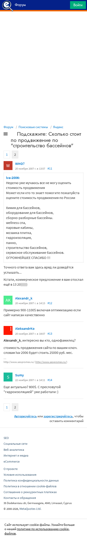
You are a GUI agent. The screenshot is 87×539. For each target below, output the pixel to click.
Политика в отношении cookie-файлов (30, 486)
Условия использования (20, 475)
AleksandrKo (25, 328)
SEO (6, 438)
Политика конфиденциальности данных (31, 480)
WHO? (20, 163)
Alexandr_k (23, 298)
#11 (50, 168)
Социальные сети (15, 444)
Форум (8, 127)
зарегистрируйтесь (58, 416)
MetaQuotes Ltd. (30, 509)
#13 (50, 334)
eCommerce (12, 461)
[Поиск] (65, 6)
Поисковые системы (33, 127)
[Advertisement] (43, 22)
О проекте (11, 469)
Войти (78, 5)
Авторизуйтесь (25, 416)
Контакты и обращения (20, 498)
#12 (50, 303)
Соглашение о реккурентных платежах (30, 492)
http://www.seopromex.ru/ (51, 362)
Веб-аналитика (14, 450)
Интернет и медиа (16, 455)
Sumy (19, 375)
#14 (50, 380)
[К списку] (13, 134)
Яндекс (58, 127)
